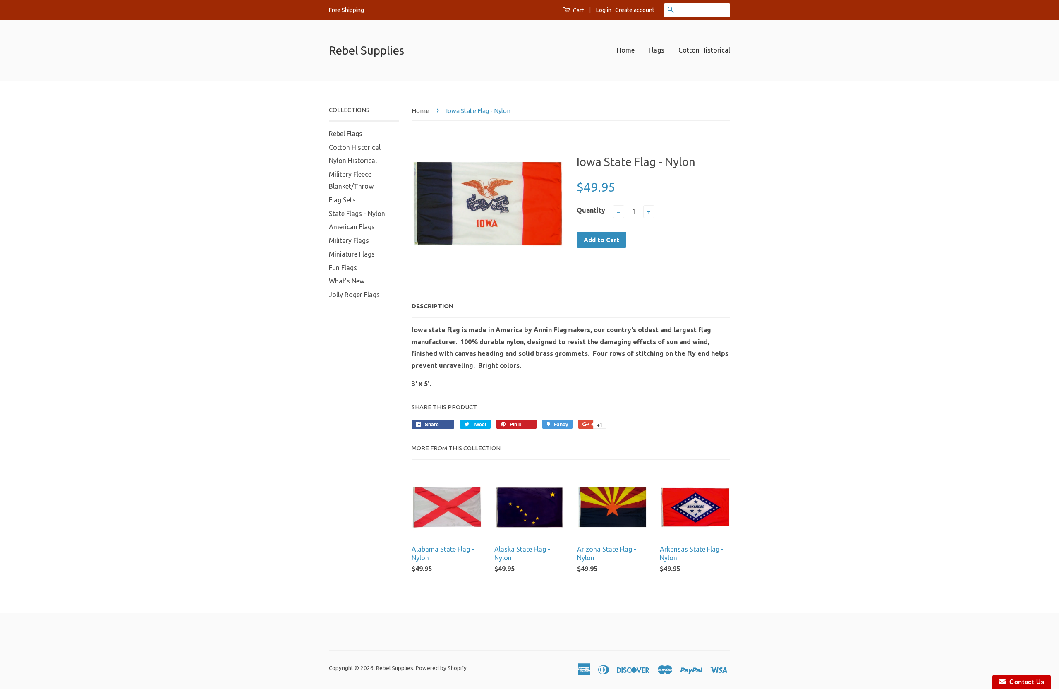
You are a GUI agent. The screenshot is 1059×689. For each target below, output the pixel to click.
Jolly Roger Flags (354, 294)
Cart (578, 10)
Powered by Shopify (441, 668)
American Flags (352, 226)
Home (626, 50)
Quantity (591, 210)
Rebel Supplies (366, 50)
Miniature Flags (352, 254)
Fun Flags (343, 267)
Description (432, 306)
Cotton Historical (704, 50)
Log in (603, 10)
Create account (634, 10)
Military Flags (349, 240)
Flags (656, 50)
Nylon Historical (353, 160)
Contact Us (1025, 681)
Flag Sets (342, 200)
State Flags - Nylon (357, 213)
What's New (346, 281)
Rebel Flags (345, 133)
